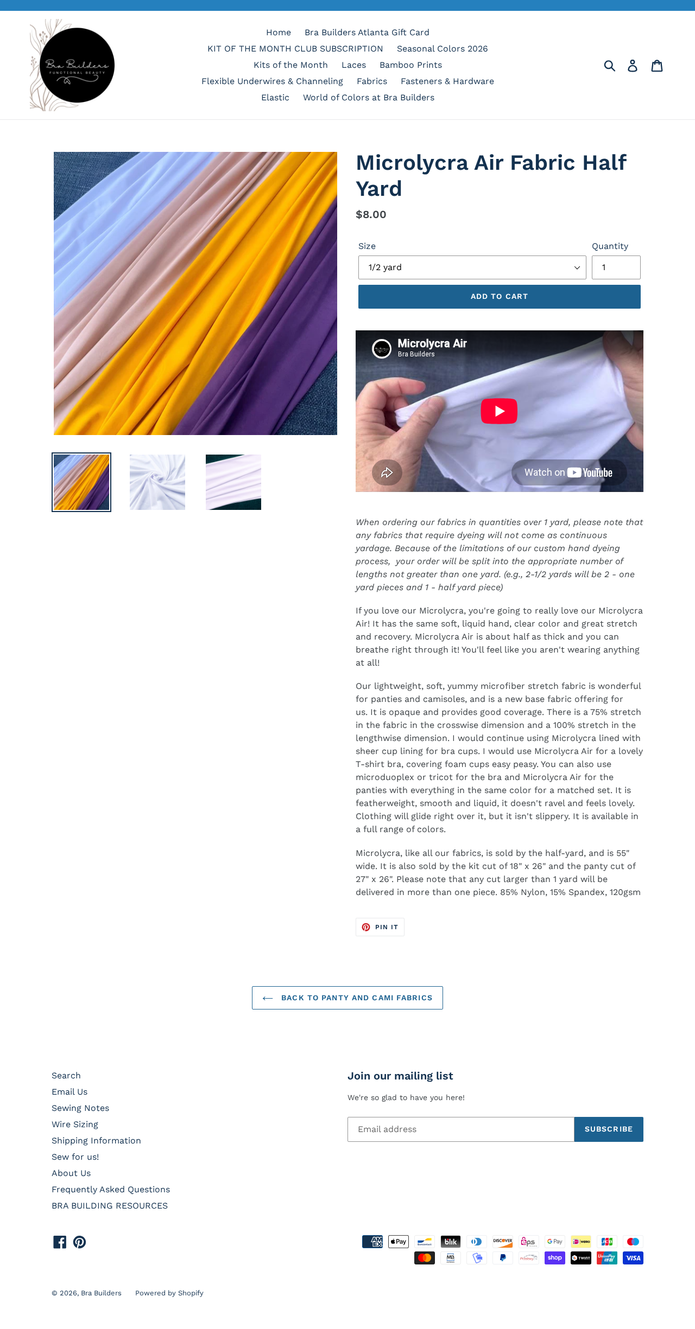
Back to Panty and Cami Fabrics (356, 997)
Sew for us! (75, 1157)
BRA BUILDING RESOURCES (110, 1205)
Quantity (610, 246)
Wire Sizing (75, 1124)
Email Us (69, 1092)
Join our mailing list (400, 1075)
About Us (71, 1173)
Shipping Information (96, 1140)
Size (367, 246)
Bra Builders (101, 1293)
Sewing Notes (80, 1108)
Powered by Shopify (169, 1293)
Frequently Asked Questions (111, 1189)
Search (66, 1075)
